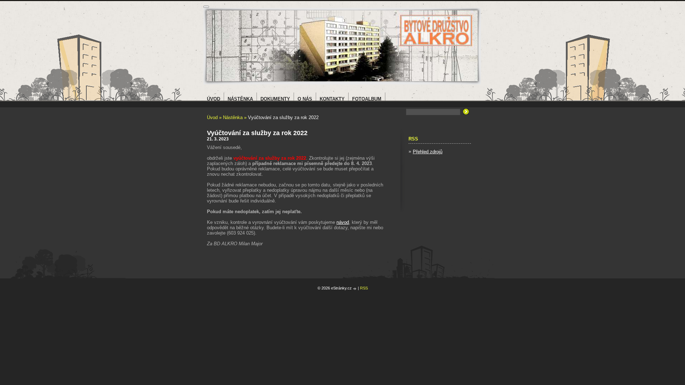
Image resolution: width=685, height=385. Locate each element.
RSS (364, 288)
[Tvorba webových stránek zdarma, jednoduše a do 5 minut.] (355, 288)
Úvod (212, 117)
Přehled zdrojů (427, 151)
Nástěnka (233, 117)
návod (342, 222)
